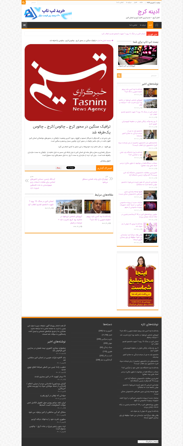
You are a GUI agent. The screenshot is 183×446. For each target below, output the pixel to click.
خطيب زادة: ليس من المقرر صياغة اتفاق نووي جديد (46, 368)
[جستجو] (24, 2)
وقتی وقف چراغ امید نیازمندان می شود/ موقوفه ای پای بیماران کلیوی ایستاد (131, 237)
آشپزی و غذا (107, 330)
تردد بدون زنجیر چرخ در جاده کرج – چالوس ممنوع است (47, 427)
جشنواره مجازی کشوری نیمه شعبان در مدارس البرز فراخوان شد (46, 349)
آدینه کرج (149, 11)
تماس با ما (120, 2)
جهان (110, 343)
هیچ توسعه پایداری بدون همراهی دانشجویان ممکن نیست (130, 192)
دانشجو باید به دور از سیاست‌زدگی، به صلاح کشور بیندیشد (132, 133)
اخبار (135, 2)
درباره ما (128, 2)
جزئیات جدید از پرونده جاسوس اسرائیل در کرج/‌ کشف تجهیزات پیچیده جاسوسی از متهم (131, 205)
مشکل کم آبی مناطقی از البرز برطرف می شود (47, 412)
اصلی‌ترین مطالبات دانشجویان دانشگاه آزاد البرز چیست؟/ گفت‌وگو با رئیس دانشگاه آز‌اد (140, 173)
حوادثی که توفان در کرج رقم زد (53, 395)
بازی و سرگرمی (106, 339)
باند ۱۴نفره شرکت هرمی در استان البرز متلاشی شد (47, 359)
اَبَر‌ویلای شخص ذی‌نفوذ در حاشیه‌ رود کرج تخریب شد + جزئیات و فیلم (70, 219)
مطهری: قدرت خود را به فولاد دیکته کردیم (48, 419)
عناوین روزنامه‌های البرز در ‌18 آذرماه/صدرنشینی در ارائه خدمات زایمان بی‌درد (139, 215)
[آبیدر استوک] (48, 13)
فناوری (109, 351)
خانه (141, 2)
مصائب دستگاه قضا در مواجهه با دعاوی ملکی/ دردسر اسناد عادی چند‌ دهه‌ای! (138, 164)
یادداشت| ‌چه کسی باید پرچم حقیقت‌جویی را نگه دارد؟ (99, 218)
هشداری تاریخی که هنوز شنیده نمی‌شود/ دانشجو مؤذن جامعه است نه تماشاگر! (139, 183)
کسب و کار (108, 355)
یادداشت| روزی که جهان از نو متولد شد (132, 225)
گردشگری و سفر (106, 359)
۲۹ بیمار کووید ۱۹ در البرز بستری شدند (50, 376)
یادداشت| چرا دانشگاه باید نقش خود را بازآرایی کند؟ (131, 153)
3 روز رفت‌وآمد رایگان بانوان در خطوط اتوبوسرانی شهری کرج (122, 34)
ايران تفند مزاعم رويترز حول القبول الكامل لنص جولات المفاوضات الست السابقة (46, 404)
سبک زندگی (108, 347)
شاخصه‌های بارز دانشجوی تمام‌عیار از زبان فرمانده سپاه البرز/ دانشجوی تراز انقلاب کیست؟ (137, 144)
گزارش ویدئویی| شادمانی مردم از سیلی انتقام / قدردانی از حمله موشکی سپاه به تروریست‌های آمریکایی (46, 386)
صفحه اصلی (107, 40)
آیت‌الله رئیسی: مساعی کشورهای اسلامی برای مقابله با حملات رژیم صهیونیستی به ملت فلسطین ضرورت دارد (42, 182)
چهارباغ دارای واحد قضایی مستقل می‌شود (95, 179)
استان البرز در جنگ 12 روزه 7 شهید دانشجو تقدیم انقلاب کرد (40, 203)
